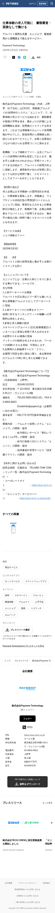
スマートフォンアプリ (36, 581)
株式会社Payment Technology (27, 705)
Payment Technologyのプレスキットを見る (23, 646)
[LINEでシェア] (24, 57)
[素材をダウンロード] (33, 57)
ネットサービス (12, 581)
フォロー (27, 718)
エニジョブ (10, 608)
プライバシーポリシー (27, 883)
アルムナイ (24, 602)
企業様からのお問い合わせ (27, 895)
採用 (7, 595)
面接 (23, 608)
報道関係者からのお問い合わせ (27, 889)
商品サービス (11, 567)
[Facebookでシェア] (19, 57)
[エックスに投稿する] (13, 57)
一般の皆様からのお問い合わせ (27, 902)
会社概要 (8, 883)
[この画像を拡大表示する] (13, 528)
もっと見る (47, 803)
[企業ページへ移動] (27, 689)
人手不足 (39, 602)
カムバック (10, 615)
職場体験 (9, 602)
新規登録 (42, 3)
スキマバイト (21, 595)
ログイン (32, 3)
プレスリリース (21, 661)
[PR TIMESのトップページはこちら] (12, 3)
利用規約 (46, 883)
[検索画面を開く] (52, 3)
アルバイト (38, 595)
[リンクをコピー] (38, 57)
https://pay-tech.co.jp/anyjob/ (35, 498)
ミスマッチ (36, 608)
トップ (7, 661)
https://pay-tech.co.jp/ (34, 735)
